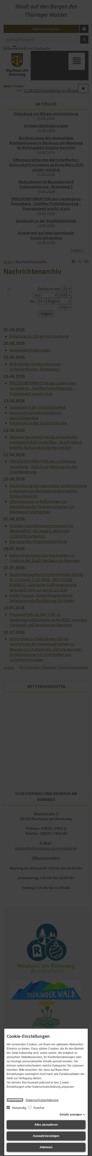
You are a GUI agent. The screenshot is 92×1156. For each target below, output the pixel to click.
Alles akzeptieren (46, 1124)
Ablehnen (46, 1147)
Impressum (15, 1100)
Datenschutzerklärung (42, 1100)
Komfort (38, 1108)
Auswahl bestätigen (46, 1136)
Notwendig (19, 1108)
